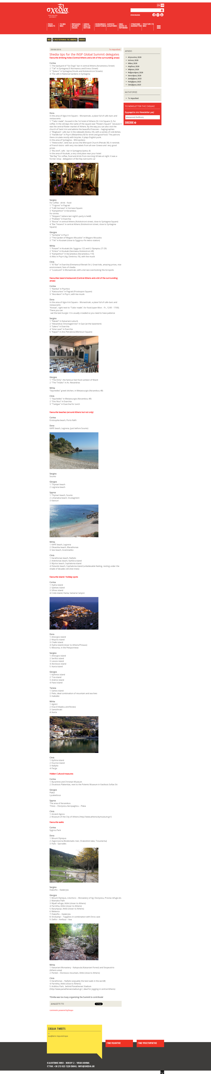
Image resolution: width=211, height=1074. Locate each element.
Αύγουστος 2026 (134, 57)
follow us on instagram (158, 15)
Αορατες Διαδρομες (112, 25)
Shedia (62, 10)
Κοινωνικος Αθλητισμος (100, 25)
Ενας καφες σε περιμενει (123, 26)
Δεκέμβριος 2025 (135, 78)
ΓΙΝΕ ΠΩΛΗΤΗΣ (114, 1043)
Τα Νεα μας (63, 25)
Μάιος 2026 (132, 63)
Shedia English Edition (87, 26)
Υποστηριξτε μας (148, 25)
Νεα (49, 39)
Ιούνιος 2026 (133, 60)
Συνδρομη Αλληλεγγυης (136, 25)
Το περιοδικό (133, 98)
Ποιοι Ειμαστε (51, 25)
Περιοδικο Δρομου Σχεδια (76, 26)
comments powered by (61, 1010)
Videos (82, 39)
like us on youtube (162, 14)
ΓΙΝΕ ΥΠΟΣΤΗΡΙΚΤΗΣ (147, 1043)
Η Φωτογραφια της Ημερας (65, 39)
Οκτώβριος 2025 (134, 85)
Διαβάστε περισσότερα (58, 1036)
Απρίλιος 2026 (133, 66)
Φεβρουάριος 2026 (135, 72)
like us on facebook (154, 14)
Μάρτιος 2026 (133, 69)
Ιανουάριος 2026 (134, 75)
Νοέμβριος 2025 (134, 81)
